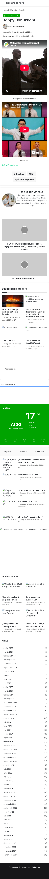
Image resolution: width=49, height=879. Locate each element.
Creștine (19, 174)
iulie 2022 (7, 816)
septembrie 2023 (10, 761)
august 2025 (9, 671)
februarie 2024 (10, 742)
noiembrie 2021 (10, 847)
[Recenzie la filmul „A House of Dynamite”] (36, 615)
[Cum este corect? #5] (9, 507)
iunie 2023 (8, 773)
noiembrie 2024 (10, 707)
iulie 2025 (7, 675)
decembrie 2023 (10, 749)
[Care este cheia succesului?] (36, 589)
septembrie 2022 (10, 808)
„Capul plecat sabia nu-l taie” (32, 490)
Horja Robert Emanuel (16, 27)
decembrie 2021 (10, 843)
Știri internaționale (17, 10)
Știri (32, 174)
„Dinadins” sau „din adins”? (30, 517)
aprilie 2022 (8, 828)
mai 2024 (7, 730)
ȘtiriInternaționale (25, 179)
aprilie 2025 (8, 687)
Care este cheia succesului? (33, 598)
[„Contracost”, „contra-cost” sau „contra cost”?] (9, 465)
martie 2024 (8, 738)
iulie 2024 (7, 722)
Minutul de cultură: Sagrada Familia (10, 598)
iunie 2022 (8, 820)
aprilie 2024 (8, 734)
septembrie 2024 (10, 714)
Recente (23, 451)
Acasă (6, 10)
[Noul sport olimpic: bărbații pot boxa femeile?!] (12, 301)
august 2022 (9, 812)
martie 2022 (8, 831)
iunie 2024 (8, 726)
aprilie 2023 (8, 781)
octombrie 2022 (10, 804)
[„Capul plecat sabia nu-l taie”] (9, 493)
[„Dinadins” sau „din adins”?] (9, 519)
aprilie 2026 (8, 648)
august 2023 (9, 765)
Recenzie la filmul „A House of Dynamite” (35, 625)
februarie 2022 (9, 835)
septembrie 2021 (10, 855)
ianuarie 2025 (9, 699)
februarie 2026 (10, 656)
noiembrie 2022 (10, 800)
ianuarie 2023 (9, 792)
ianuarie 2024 (9, 746)
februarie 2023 (10, 789)
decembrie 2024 (10, 703)
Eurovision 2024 (9, 340)
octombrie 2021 (10, 851)
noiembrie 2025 (10, 664)
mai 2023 (7, 777)
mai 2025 (7, 683)
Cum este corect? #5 (28, 501)
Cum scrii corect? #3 (28, 474)
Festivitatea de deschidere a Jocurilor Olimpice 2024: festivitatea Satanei (36, 313)
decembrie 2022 (10, 796)
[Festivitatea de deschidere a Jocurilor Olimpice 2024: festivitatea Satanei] (36, 301)
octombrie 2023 (10, 757)
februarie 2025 (9, 695)
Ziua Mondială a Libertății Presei (33, 341)
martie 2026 (8, 652)
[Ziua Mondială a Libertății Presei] (36, 332)
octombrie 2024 (10, 710)
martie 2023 (8, 785)
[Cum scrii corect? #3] (9, 480)
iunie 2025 (8, 679)
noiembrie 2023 (10, 753)
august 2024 (9, 718)
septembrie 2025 (10, 668)
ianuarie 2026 (9, 660)
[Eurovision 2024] (12, 332)
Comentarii (40, 451)
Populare (8, 451)
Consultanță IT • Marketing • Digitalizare (24, 867)
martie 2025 (8, 691)
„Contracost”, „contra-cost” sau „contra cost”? (31, 461)
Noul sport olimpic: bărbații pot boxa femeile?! (10, 312)
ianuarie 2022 (9, 839)
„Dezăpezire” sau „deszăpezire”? (10, 625)
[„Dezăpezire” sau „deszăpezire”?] (12, 615)
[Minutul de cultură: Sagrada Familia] (12, 589)
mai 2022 (7, 824)
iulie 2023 (7, 769)
